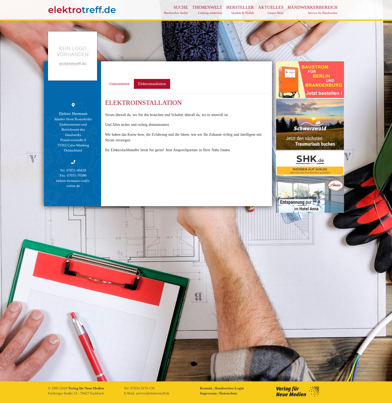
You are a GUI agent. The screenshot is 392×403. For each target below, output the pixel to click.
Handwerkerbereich (313, 9)
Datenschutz (228, 393)
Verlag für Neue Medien (86, 388)
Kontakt (206, 388)
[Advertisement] (310, 294)
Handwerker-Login (229, 388)
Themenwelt (207, 9)
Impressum (209, 393)
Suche (176, 9)
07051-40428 (76, 170)
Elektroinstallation (152, 84)
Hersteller (240, 9)
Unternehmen (119, 84)
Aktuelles (270, 9)
